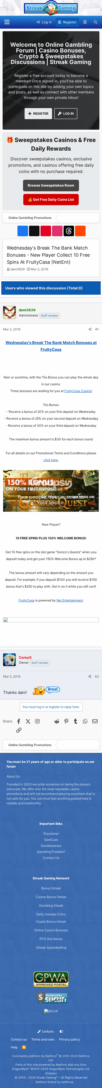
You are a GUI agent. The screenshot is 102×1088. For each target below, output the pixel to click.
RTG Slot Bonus (51, 939)
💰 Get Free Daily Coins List (51, 199)
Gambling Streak (51, 905)
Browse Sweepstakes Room (51, 185)
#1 (97, 329)
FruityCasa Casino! (78, 391)
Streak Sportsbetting (51, 947)
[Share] (90, 329)
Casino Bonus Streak (51, 897)
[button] (7, 22)
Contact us (19, 1039)
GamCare (51, 840)
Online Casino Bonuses (51, 930)
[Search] (95, 22)
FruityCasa (27, 600)
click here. (51, 460)
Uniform (47, 1031)
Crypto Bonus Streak (51, 921)
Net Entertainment (69, 600)
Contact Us (51, 858)
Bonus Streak (51, 888)
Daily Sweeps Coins (51, 914)
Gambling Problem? (51, 852)
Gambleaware (51, 846)
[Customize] (61, 1032)
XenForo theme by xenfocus (54, 1082)
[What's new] (85, 22)
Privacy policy (69, 1039)
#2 (97, 676)
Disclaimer (51, 834)
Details (51, 1073)
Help (14, 1047)
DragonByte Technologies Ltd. (69, 1069)
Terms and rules (42, 1039)
